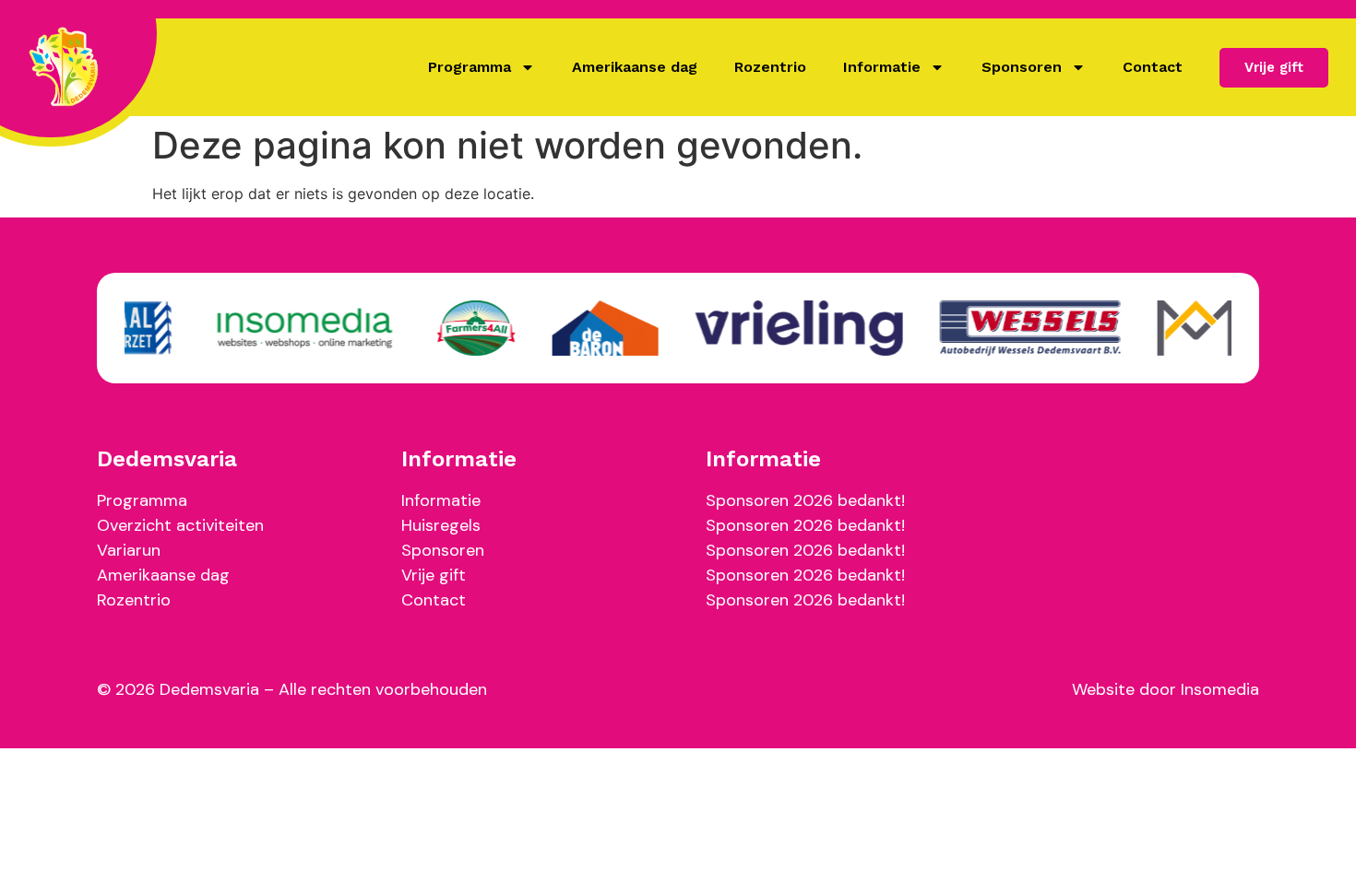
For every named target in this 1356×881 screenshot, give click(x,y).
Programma (469, 67)
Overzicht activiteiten (180, 525)
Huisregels (441, 525)
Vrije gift (433, 575)
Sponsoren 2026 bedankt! (805, 500)
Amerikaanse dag (634, 67)
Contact (1153, 67)
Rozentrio (770, 67)
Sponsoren (1021, 67)
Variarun (129, 550)
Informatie (882, 67)
